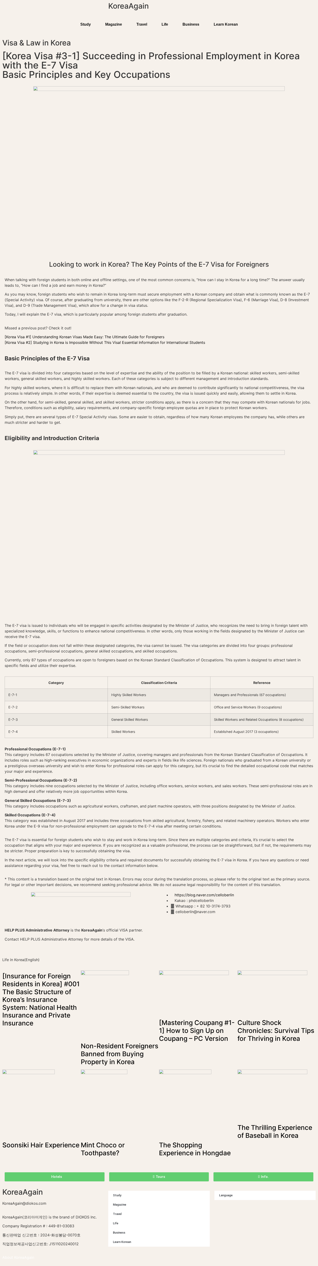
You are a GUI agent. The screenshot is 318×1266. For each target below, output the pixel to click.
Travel (141, 24)
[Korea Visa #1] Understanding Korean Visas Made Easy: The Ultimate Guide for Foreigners (84, 337)
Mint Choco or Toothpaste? (103, 1149)
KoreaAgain (128, 5)
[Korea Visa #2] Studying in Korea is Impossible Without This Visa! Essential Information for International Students (105, 342)
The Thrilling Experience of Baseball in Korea (274, 1131)
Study (85, 24)
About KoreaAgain (18, 1257)
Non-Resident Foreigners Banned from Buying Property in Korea (119, 1054)
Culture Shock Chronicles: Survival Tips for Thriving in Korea (275, 1030)
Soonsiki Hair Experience (40, 1145)
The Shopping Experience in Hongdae (195, 1149)
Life (165, 24)
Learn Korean (226, 24)
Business (191, 24)
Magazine (113, 24)
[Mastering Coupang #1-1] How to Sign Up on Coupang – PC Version (197, 1030)
